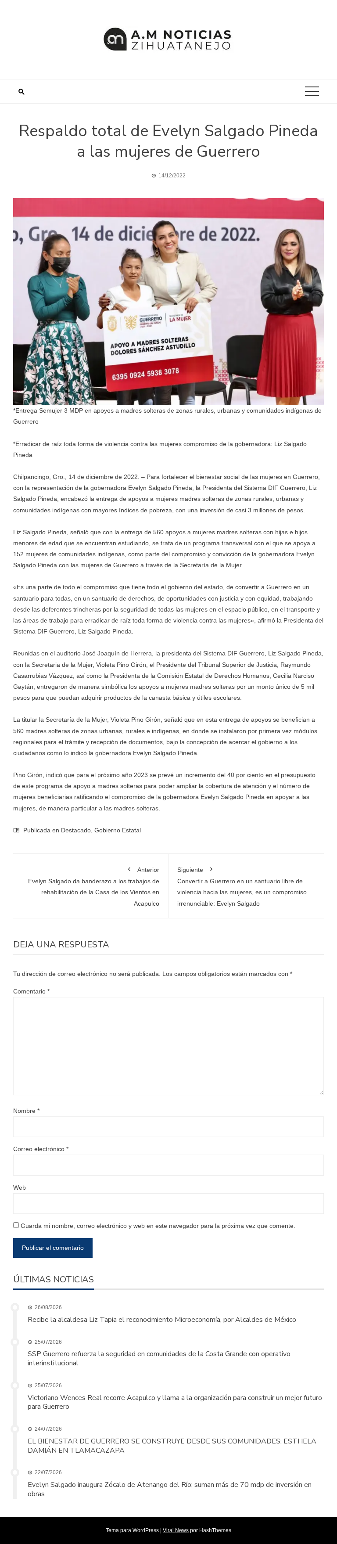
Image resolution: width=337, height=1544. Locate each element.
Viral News (176, 1530)
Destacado (76, 830)
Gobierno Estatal (117, 830)
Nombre (26, 1110)
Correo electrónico (40, 1148)
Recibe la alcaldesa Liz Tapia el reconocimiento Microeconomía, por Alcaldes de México (162, 1319)
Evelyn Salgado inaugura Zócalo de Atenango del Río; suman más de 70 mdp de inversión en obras (170, 1489)
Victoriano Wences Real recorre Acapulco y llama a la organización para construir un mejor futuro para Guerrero (175, 1402)
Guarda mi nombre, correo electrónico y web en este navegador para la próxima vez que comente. (158, 1225)
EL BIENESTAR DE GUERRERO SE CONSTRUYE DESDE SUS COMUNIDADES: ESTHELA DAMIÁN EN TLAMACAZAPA (172, 1445)
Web (19, 1187)
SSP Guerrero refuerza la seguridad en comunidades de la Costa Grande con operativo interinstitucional (159, 1358)
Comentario (31, 991)
